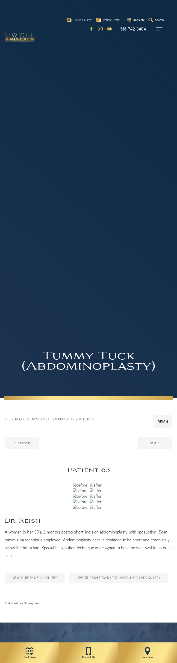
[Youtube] (109, 29)
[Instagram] (100, 29)
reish (162, 422)
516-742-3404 (133, 29)
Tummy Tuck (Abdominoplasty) (51, 419)
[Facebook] (91, 29)
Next (153, 443)
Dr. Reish (16, 419)
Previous (23, 443)
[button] (135, 20)
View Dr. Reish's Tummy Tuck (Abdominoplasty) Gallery (118, 578)
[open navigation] (155, 29)
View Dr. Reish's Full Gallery (34, 578)
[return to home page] (17, 16)
